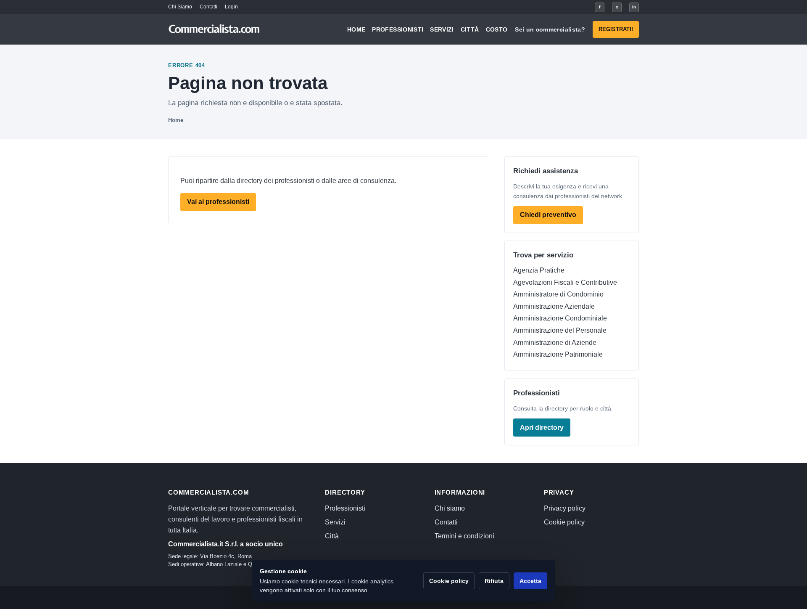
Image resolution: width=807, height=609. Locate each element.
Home (356, 29)
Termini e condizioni (464, 536)
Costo (497, 29)
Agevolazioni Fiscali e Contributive (565, 282)
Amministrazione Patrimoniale (558, 354)
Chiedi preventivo (548, 214)
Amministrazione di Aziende (554, 342)
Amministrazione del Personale (560, 330)
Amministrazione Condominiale (560, 318)
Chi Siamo (180, 7)
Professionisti (397, 29)
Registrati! (616, 29)
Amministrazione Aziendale (554, 306)
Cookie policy (564, 522)
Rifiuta (494, 580)
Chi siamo (450, 508)
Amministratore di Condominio (558, 294)
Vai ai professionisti (218, 201)
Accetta (530, 580)
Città (470, 29)
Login (231, 7)
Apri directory (542, 427)
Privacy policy (564, 508)
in (634, 7)
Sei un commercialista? (550, 29)
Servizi (442, 29)
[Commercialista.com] (214, 29)
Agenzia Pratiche (538, 270)
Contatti (208, 7)
